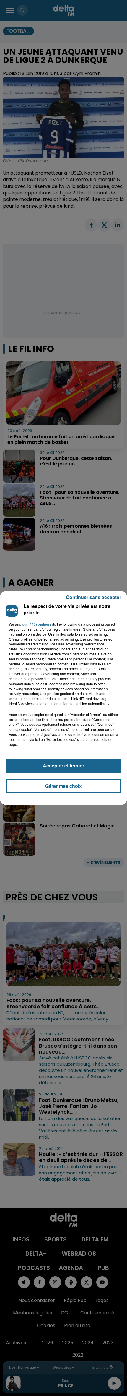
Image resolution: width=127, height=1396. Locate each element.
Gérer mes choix (63, 786)
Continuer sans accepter (93, 597)
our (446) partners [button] (36, 624)
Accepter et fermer (63, 765)
